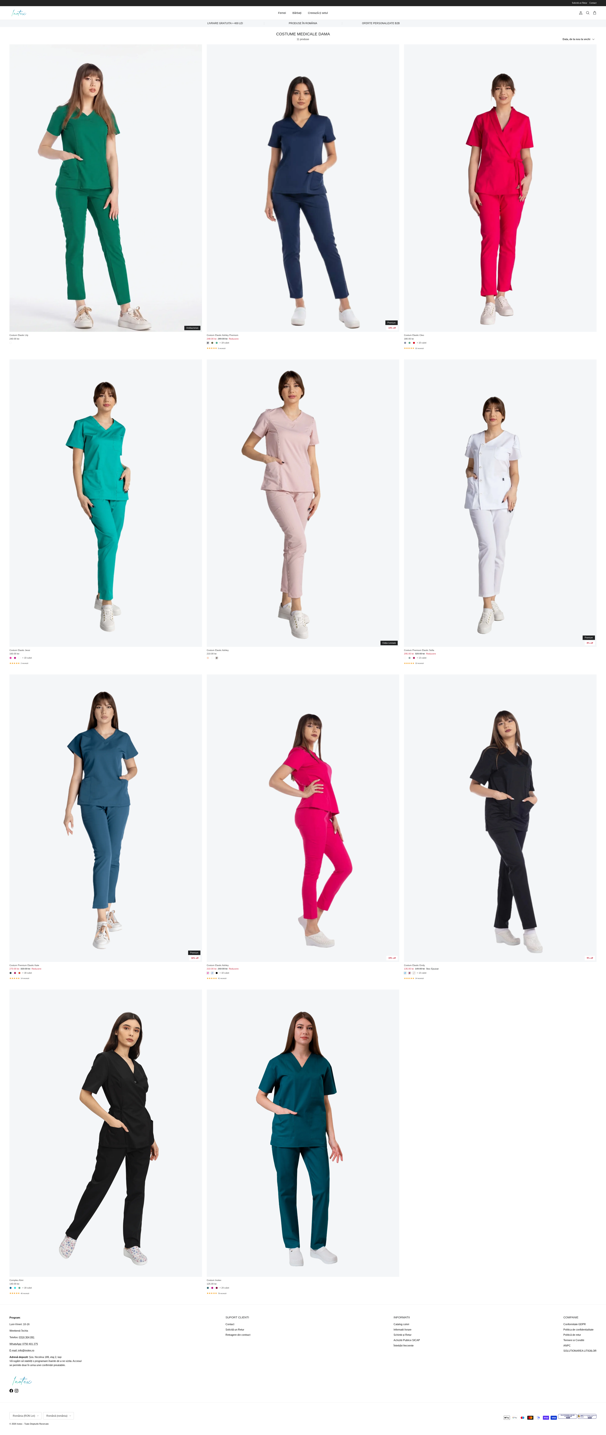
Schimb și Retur (402, 1335)
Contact (593, 3)
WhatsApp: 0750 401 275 (23, 1344)
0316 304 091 (26, 1337)
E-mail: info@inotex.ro (21, 1350)
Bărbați (296, 13)
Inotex (19, 1424)
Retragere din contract (238, 1335)
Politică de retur (572, 1335)
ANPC (567, 1345)
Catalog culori (401, 1324)
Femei (282, 13)
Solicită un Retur (579, 3)
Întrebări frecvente (404, 1345)
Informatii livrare (402, 1329)
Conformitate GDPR (574, 1324)
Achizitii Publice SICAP (407, 1340)
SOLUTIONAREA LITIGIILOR (580, 1350)
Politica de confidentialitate (578, 1329)
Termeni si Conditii (573, 1340)
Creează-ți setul (318, 13)
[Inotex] (18, 13)
